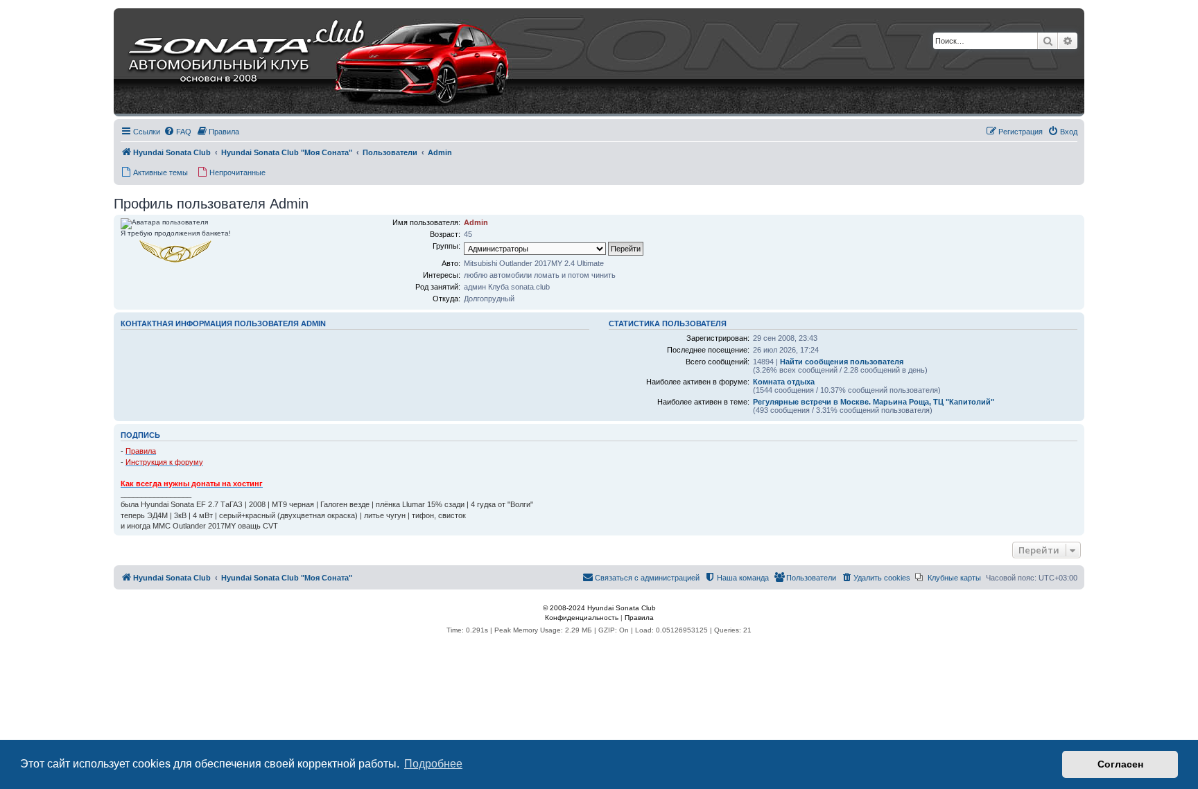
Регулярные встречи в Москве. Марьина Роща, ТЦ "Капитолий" (873, 402)
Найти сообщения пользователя (841, 361)
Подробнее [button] (433, 764)
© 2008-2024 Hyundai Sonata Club (599, 608)
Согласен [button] (1120, 764)
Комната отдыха (784, 382)
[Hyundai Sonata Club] (301, 62)
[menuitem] (177, 131)
